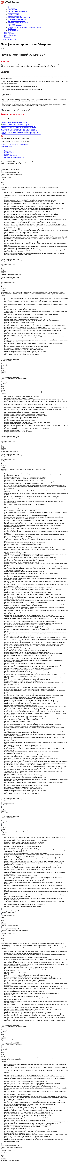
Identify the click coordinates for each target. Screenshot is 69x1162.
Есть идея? (7, 151)
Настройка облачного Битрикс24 (18, 22)
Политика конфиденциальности (14, 157)
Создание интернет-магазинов (17, 11)
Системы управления (10, 155)
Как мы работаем (9, 33)
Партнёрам (7, 154)
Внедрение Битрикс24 (15, 16)
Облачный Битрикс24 (14, 14)
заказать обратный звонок (20, 144)
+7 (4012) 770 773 (6, 144)
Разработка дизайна (14, 30)
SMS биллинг (12, 29)
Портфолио (7, 32)
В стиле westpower (10, 152)
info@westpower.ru (18, 40)
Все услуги (11, 8)
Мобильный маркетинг (15, 25)
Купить (3, 272)
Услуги (6, 6)
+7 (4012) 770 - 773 (6, 40)
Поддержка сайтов (13, 13)
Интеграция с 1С (13, 24)
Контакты (7, 37)
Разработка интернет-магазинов (17, 19)
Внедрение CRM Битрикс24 (16, 21)
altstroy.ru (5, 61)
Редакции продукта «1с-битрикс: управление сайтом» (24, 27)
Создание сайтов (13, 9)
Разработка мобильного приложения (19, 17)
